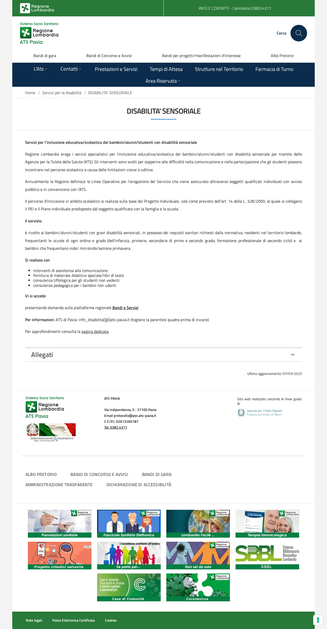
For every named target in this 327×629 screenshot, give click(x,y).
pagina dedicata (95, 331)
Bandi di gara (44, 55)
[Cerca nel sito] (298, 33)
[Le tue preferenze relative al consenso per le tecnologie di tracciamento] (318, 620)
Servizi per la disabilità (61, 93)
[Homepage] (39, 33)
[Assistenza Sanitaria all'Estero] (129, 555)
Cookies (111, 620)
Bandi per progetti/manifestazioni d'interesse (201, 55)
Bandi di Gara (156, 474)
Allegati (42, 355)
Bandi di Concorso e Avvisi (109, 55)
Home (30, 93)
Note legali (34, 620)
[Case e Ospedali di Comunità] (129, 587)
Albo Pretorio (282, 55)
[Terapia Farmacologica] (267, 523)
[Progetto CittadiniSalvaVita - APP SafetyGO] (59, 555)
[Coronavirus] (198, 587)
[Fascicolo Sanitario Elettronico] (129, 523)
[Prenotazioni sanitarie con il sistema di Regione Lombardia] (59, 523)
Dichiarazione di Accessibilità (139, 484)
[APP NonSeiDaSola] (198, 555)
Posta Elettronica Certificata (73, 620)
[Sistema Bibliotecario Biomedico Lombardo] (267, 555)
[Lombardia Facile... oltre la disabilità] (198, 523)
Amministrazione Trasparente (59, 484)
